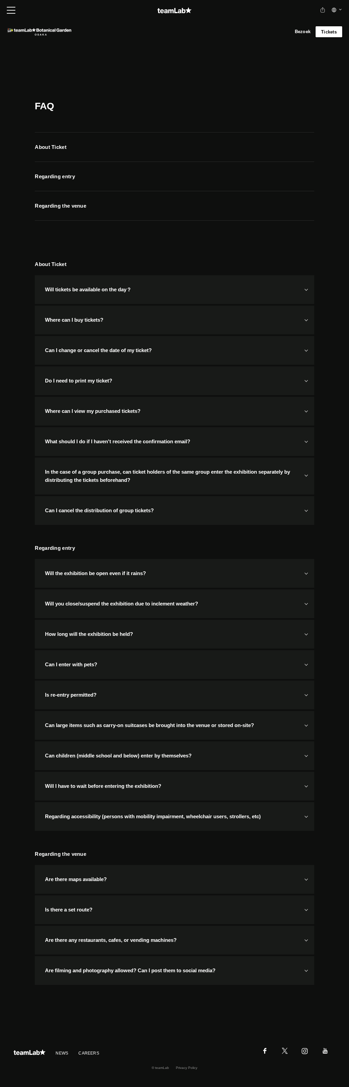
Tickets (329, 31)
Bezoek (303, 31)
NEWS (62, 1053)
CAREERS (88, 1053)
